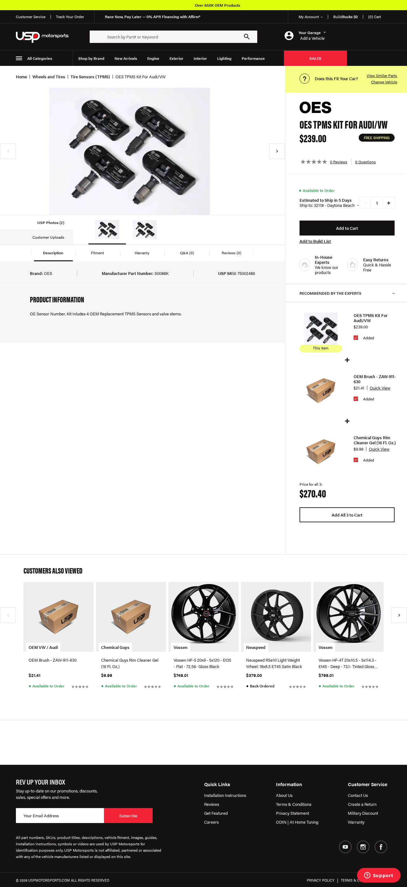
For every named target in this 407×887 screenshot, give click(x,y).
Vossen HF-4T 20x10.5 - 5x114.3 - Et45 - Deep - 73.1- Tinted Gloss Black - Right (347, 663)
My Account (309, 16)
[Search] (246, 37)
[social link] (345, 847)
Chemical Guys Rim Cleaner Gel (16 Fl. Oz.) (375, 440)
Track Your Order (70, 16)
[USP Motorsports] (46, 37)
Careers (211, 822)
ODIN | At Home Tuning (297, 822)
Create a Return (362, 804)
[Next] (277, 151)
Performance (253, 58)
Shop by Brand (91, 58)
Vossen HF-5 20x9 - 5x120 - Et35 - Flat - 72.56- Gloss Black (202, 663)
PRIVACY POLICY (321, 880)
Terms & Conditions (293, 804)
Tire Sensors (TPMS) (90, 77)
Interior (200, 58)
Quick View (380, 388)
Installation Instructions (225, 795)
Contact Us (358, 795)
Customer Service (30, 16)
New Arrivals (125, 58)
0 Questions (365, 162)
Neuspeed (256, 647)
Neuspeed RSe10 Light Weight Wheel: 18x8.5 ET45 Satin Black (274, 663)
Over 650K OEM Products (217, 5)
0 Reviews (338, 162)
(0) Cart (374, 16)
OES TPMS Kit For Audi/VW (371, 318)
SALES (315, 58)
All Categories (39, 58)
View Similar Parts (382, 75)
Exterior (176, 58)
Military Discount (363, 813)
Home (21, 77)
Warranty (356, 822)
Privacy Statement (292, 813)
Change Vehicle (384, 82)
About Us (284, 795)
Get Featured (216, 813)
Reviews (211, 804)
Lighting (224, 58)
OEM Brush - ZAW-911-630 (375, 379)
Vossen (181, 647)
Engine (153, 58)
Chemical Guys (115, 647)
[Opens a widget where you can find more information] (379, 876)
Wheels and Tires (48, 77)
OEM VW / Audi (43, 647)
